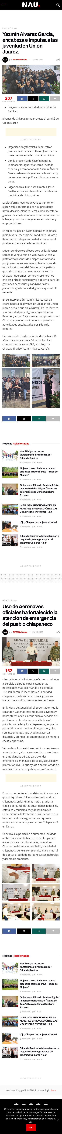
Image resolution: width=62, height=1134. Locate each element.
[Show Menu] (3, 5)
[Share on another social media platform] (55, 98)
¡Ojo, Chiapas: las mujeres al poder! (38, 522)
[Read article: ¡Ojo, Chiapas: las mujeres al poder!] (10, 526)
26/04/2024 (37, 631)
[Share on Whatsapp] (44, 98)
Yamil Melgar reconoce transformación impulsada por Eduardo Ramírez (35, 454)
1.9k (40, 462)
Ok (31, 1127)
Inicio (4, 28)
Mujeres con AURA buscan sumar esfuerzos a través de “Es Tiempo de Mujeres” (39, 471)
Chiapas (13, 28)
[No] (58, 1119)
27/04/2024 (37, 59)
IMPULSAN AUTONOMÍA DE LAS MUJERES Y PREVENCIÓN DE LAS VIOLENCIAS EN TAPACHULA (39, 508)
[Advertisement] (31, 17)
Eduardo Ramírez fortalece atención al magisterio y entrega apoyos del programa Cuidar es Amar (39, 539)
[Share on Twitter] (33, 98)
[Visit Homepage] (31, 5)
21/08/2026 (26, 547)
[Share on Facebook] (22, 98)
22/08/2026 (26, 516)
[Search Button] (58, 5)
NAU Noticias (20, 59)
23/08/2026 (26, 462)
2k (39, 479)
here (53, 1090)
